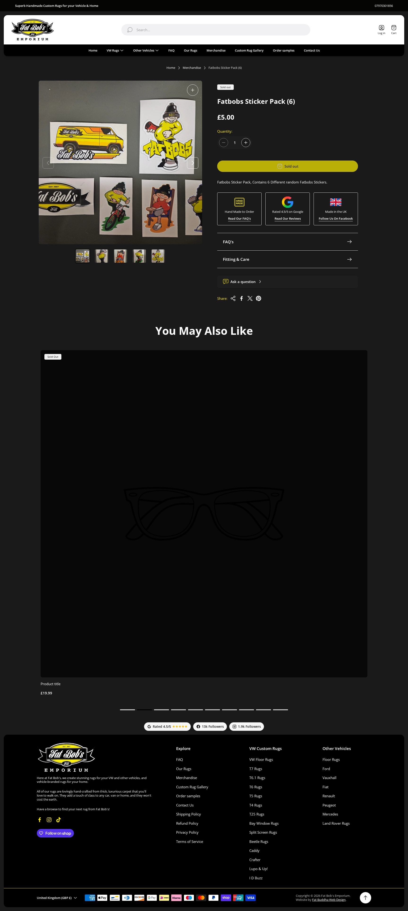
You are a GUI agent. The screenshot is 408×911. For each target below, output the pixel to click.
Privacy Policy (187, 832)
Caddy (254, 850)
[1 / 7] (82, 256)
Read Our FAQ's (239, 219)
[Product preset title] (204, 513)
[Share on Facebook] (241, 298)
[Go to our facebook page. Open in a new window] (39, 820)
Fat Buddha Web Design (329, 900)
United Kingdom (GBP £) (54, 898)
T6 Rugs (255, 787)
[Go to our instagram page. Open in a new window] (49, 820)
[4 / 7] (139, 256)
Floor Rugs (331, 759)
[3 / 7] (120, 256)
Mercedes (330, 814)
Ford (326, 768)
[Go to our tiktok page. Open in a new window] (58, 820)
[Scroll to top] (365, 897)
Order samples (188, 795)
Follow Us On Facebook (336, 219)
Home (170, 68)
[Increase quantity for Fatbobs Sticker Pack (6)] (245, 142)
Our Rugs (183, 768)
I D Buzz (256, 878)
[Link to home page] (66, 757)
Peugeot (329, 805)
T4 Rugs (255, 805)
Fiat (325, 787)
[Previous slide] (48, 163)
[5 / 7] (158, 256)
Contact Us (185, 805)
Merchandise (192, 68)
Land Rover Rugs (336, 823)
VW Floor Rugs (261, 759)
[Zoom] (192, 90)
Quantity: (224, 131)
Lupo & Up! (258, 868)
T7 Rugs (255, 768)
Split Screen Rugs (263, 832)
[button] (127, 709)
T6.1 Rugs (257, 777)
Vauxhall (329, 777)
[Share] (233, 298)
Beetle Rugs (258, 841)
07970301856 (384, 6)
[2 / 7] (101, 256)
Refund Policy (187, 823)
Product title (50, 683)
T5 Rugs (255, 795)
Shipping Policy (188, 814)
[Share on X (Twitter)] (250, 298)
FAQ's (228, 241)
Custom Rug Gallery (192, 787)
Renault (329, 795)
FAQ (179, 759)
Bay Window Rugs (264, 823)
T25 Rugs (256, 814)
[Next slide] (192, 163)
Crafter (254, 859)
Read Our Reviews (288, 219)
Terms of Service (189, 841)
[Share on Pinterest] (258, 298)
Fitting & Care (236, 259)
